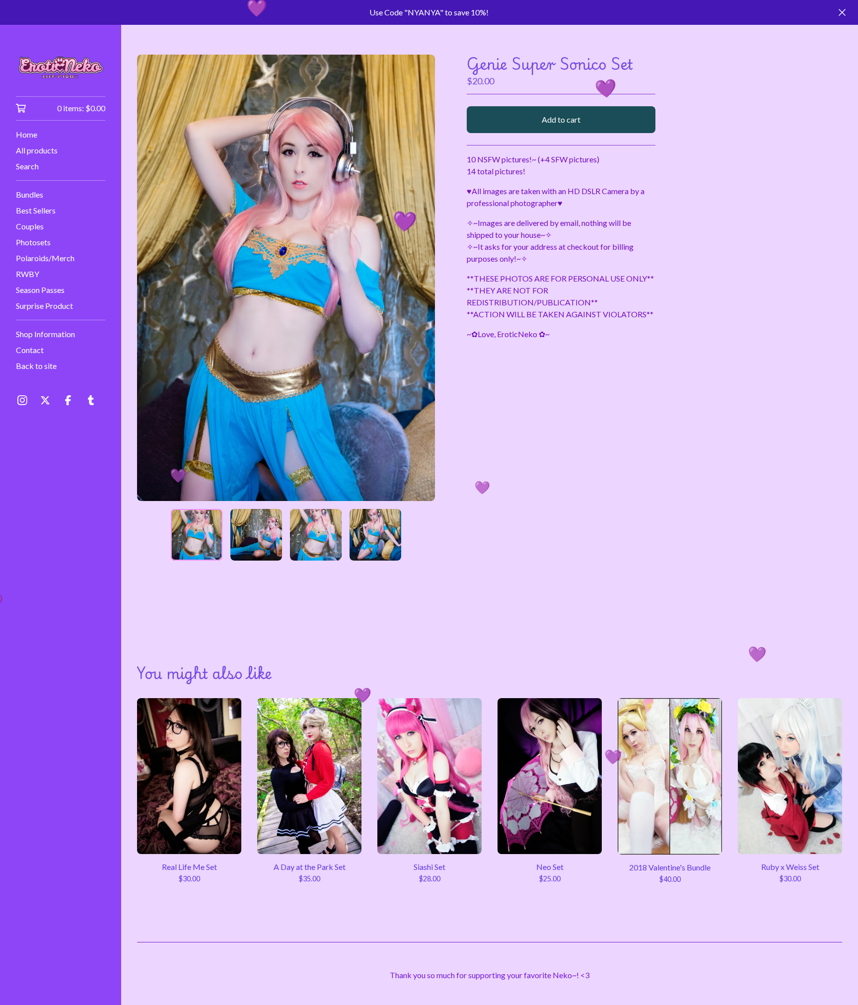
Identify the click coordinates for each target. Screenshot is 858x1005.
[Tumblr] (90, 400)
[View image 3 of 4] (316, 535)
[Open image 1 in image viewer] (286, 278)
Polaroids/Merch (45, 258)
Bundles (29, 194)
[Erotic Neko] (60, 67)
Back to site (36, 365)
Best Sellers (36, 210)
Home (26, 134)
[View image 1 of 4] (196, 535)
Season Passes (40, 289)
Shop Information (45, 334)
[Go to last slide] (151, 277)
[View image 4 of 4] (375, 535)
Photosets (33, 242)
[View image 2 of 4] (256, 535)
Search (27, 166)
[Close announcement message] (842, 12)
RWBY (27, 274)
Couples (30, 226)
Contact (30, 350)
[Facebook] (68, 400)
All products (37, 150)
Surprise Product (44, 305)
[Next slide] (421, 277)
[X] (45, 400)
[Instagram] (22, 400)
